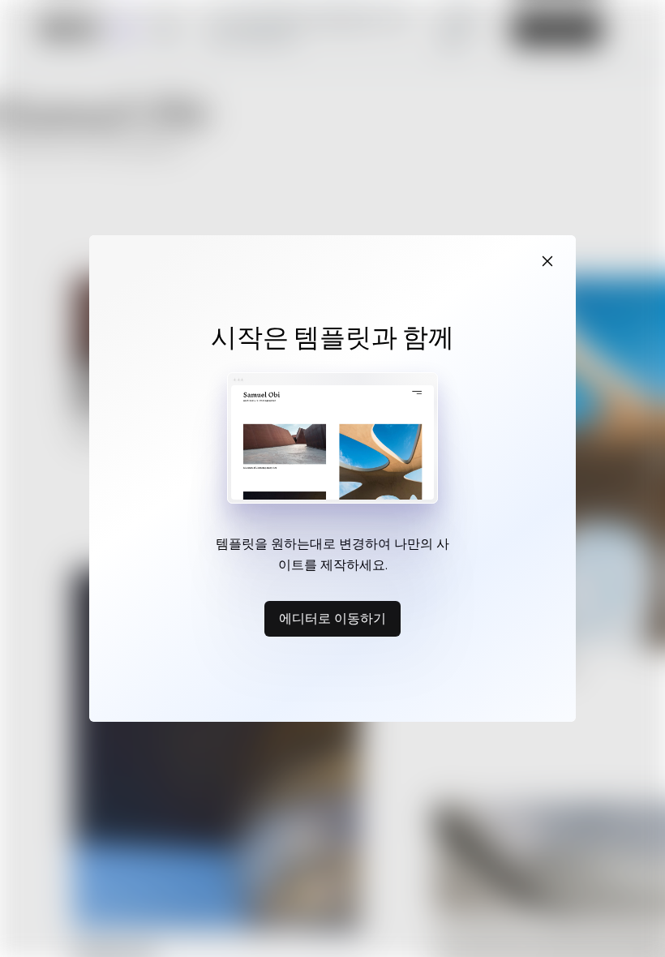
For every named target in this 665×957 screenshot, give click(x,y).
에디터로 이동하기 (332, 618)
